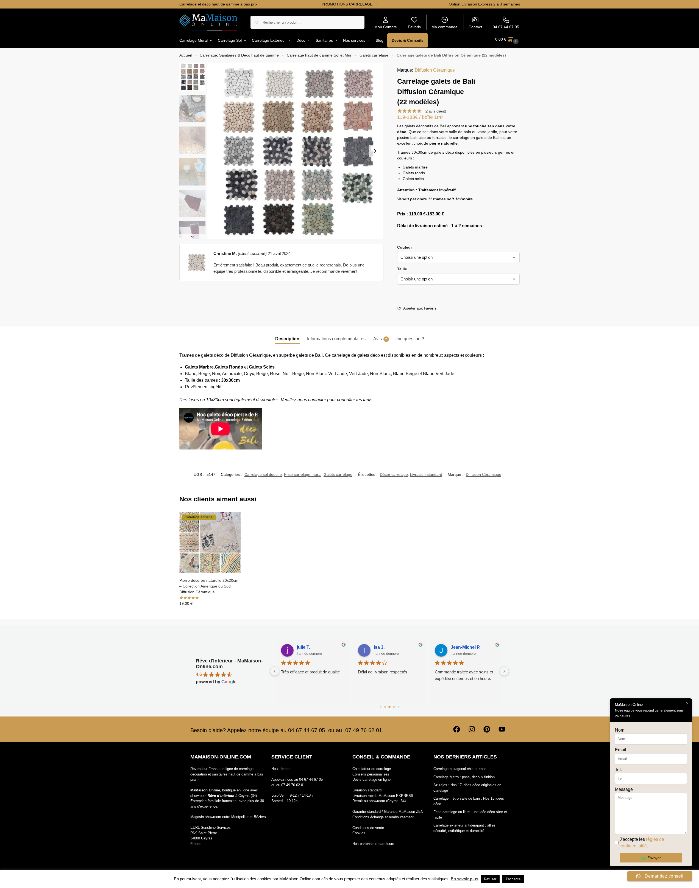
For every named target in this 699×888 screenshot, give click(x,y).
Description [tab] (287, 338)
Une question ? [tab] (409, 338)
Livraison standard (426, 474)
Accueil (185, 55)
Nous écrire (280, 769)
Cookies (358, 833)
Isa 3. (371, 647)
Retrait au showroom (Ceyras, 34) (379, 801)
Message (624, 789)
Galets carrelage (374, 55)
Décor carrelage (394, 474)
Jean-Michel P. (458, 647)
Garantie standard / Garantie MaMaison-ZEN (387, 812)
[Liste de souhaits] (232, 520)
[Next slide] (375, 151)
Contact (475, 27)
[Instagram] (472, 729)
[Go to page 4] (398, 706)
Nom (619, 730)
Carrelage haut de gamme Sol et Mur (319, 55)
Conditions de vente (368, 828)
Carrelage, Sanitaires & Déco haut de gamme (239, 55)
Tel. (618, 769)
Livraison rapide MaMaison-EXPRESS (382, 796)
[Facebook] (457, 729)
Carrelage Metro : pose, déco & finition (464, 777)
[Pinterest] (487, 729)
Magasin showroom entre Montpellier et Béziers (228, 817)
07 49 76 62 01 (293, 785)
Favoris (414, 27)
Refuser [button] (490, 879)
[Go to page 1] (385, 707)
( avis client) (435, 111)
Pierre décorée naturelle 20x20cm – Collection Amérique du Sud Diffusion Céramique (208, 586)
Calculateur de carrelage (371, 769)
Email (620, 750)
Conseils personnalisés (370, 774)
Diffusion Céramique (435, 70)
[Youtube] (502, 729)
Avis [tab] (380, 338)
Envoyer (654, 858)
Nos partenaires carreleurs (373, 844)
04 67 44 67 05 (506, 27)
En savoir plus (464, 878)
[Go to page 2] (389, 707)
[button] (507, 39)
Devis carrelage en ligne (371, 779)
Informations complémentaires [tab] (336, 338)
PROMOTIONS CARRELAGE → (349, 4)
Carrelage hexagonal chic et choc (459, 769)
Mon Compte (385, 27)
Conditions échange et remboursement (383, 817)
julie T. (295, 647)
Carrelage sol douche (263, 474)
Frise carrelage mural (302, 474)
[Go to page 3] (394, 707)
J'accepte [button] (512, 879)
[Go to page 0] (380, 706)
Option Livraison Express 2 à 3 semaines (484, 4)
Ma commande (444, 27)
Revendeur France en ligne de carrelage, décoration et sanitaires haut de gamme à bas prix (226, 774)
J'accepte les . (642, 842)
